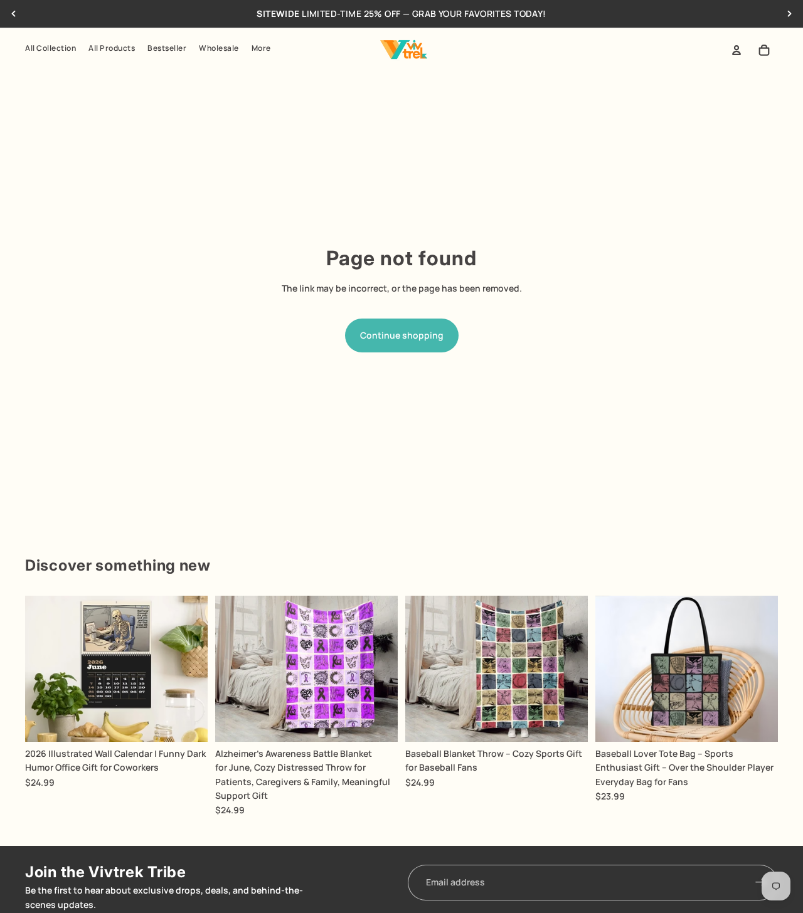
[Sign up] (760, 882)
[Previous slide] (14, 14)
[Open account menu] (736, 50)
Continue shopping (402, 335)
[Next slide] (789, 14)
